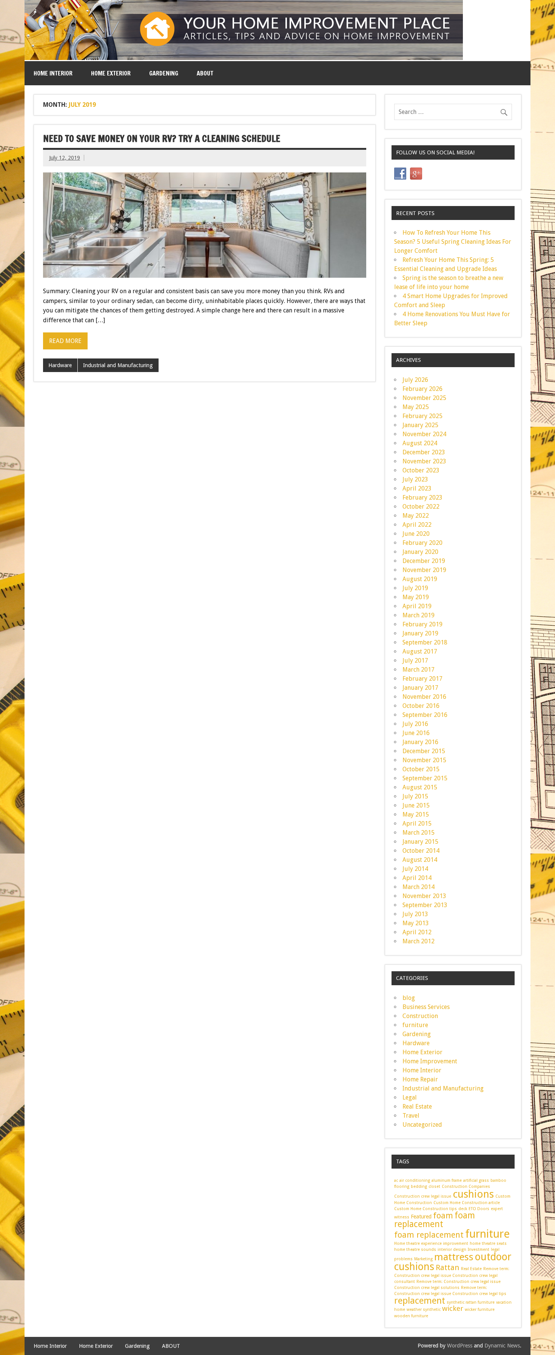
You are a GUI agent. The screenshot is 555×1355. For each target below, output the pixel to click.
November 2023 (424, 461)
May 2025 (415, 407)
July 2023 (415, 479)
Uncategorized (422, 1124)
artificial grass (476, 1180)
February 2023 (422, 497)
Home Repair (420, 1079)
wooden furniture (411, 1315)
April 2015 (417, 823)
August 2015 (419, 787)
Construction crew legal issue (422, 1196)
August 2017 (419, 651)
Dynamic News (502, 1346)
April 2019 (417, 606)
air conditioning (414, 1180)
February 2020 (422, 542)
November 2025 (424, 397)
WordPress (459, 1346)
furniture (415, 1025)
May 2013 (415, 923)
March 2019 (418, 615)
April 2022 (417, 524)
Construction (420, 1016)
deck (462, 1208)
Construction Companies (466, 1186)
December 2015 (423, 751)
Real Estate (417, 1106)
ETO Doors (479, 1208)
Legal (409, 1097)
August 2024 (419, 443)
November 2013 (424, 896)
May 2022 (415, 515)
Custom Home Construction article (466, 1202)
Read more (65, 341)
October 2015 (420, 769)
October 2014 (420, 850)
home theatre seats (488, 1243)
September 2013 (424, 905)
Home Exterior (111, 73)
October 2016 (420, 705)
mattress (453, 1257)
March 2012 (418, 941)
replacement (419, 1300)
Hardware (60, 365)
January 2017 (420, 687)
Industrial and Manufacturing (118, 365)
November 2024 (424, 434)
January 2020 (420, 551)
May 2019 (415, 597)
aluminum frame (447, 1180)
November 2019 (424, 570)
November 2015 (424, 760)
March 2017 (418, 669)
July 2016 (415, 723)
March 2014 (418, 887)
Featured (421, 1217)
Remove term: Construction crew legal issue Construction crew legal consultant (451, 1275)
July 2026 (415, 379)
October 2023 (420, 470)
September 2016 (424, 714)
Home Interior (53, 73)
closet (434, 1186)
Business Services (426, 1006)
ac (396, 1180)
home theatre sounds (415, 1249)
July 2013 (415, 914)
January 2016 (420, 742)
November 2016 (424, 696)
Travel (410, 1115)
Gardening (163, 73)
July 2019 (415, 588)
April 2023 (417, 488)
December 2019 (423, 560)
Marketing (423, 1259)
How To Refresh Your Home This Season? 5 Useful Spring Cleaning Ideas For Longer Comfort (452, 241)
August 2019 (419, 579)
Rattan (447, 1267)
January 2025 (420, 425)
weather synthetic (424, 1309)
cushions (473, 1194)
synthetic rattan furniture (471, 1302)
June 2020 (416, 533)
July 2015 (415, 796)
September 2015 (424, 778)
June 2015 (416, 805)
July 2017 (415, 660)
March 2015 (418, 832)
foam (443, 1215)
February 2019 (422, 624)
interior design (452, 1249)
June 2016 (416, 733)
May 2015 (415, 814)
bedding (419, 1186)
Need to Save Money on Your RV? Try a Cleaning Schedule (161, 138)
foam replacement (434, 1219)
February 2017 (422, 678)
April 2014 (417, 877)
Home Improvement (429, 1061)
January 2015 (420, 841)
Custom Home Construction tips (425, 1208)
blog (408, 997)
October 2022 (420, 506)
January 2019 (420, 633)
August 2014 (419, 859)
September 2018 (424, 642)
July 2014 (415, 868)
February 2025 (422, 416)
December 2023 (423, 452)
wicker (452, 1308)
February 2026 (422, 388)
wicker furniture (480, 1309)
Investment (478, 1249)
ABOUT (205, 73)
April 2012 (417, 932)
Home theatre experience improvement (431, 1243)
